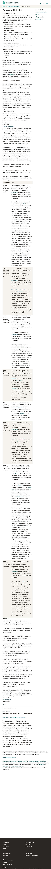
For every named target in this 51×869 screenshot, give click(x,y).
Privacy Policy (5, 766)
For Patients (6, 842)
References (39, 19)
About (4, 705)
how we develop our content (17, 766)
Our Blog (28, 844)
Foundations (29, 846)
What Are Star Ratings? (8, 126)
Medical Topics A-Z (30, 842)
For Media (5, 855)
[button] (43, 3)
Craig (4, 864)
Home (4, 6)
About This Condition (41, 12)
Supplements (39, 17)
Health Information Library (13, 6)
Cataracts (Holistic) (26, 6)
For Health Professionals (32, 855)
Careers (5, 844)
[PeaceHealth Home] (10, 3)
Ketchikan (9, 864)
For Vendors (29, 853)
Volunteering (6, 846)
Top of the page (7, 699)
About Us (5, 848)
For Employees (6, 853)
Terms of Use (41, 764)
